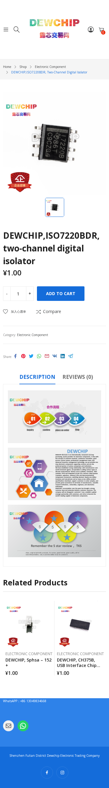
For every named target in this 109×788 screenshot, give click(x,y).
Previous (8, 638)
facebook (47, 772)
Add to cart (60, 293)
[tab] (37, 378)
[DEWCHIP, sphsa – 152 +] (28, 624)
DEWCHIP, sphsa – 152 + (28, 662)
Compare (52, 311)
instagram (62, 772)
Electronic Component (32, 335)
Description (37, 376)
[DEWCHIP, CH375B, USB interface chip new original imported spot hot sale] (80, 624)
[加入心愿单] (50, 606)
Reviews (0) (77, 376)
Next (101, 638)
